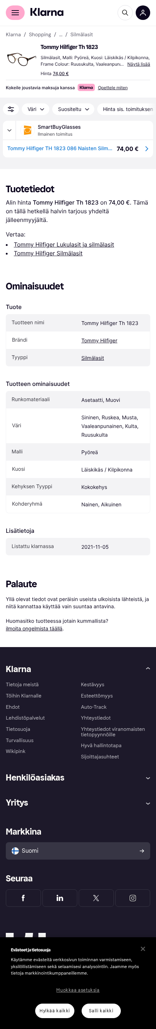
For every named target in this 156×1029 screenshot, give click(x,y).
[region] (78, 983)
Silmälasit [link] (81, 35)
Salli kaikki (101, 1010)
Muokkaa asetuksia (77, 990)
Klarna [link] (13, 35)
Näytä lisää (138, 64)
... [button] (60, 35)
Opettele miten (113, 87)
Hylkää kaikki (55, 1010)
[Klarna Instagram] (133, 898)
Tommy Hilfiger (99, 341)
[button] (22, 59)
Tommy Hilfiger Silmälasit (48, 253)
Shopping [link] (40, 35)
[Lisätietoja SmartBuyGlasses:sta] (9, 130)
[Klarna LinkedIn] (60, 898)
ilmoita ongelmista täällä (34, 628)
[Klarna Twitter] (96, 898)
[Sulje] (143, 949)
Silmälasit (92, 358)
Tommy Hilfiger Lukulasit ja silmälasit (64, 244)
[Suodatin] (11, 109)
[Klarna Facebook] (23, 898)
